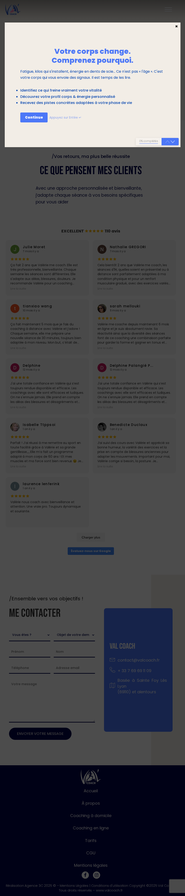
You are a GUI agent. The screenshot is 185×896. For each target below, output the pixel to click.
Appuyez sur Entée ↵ (65, 118)
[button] (172, 142)
